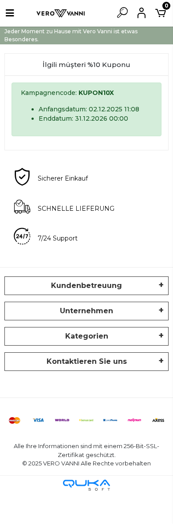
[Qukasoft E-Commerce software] (86, 485)
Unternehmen (86, 311)
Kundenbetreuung (86, 285)
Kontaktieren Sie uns (87, 361)
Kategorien (86, 336)
